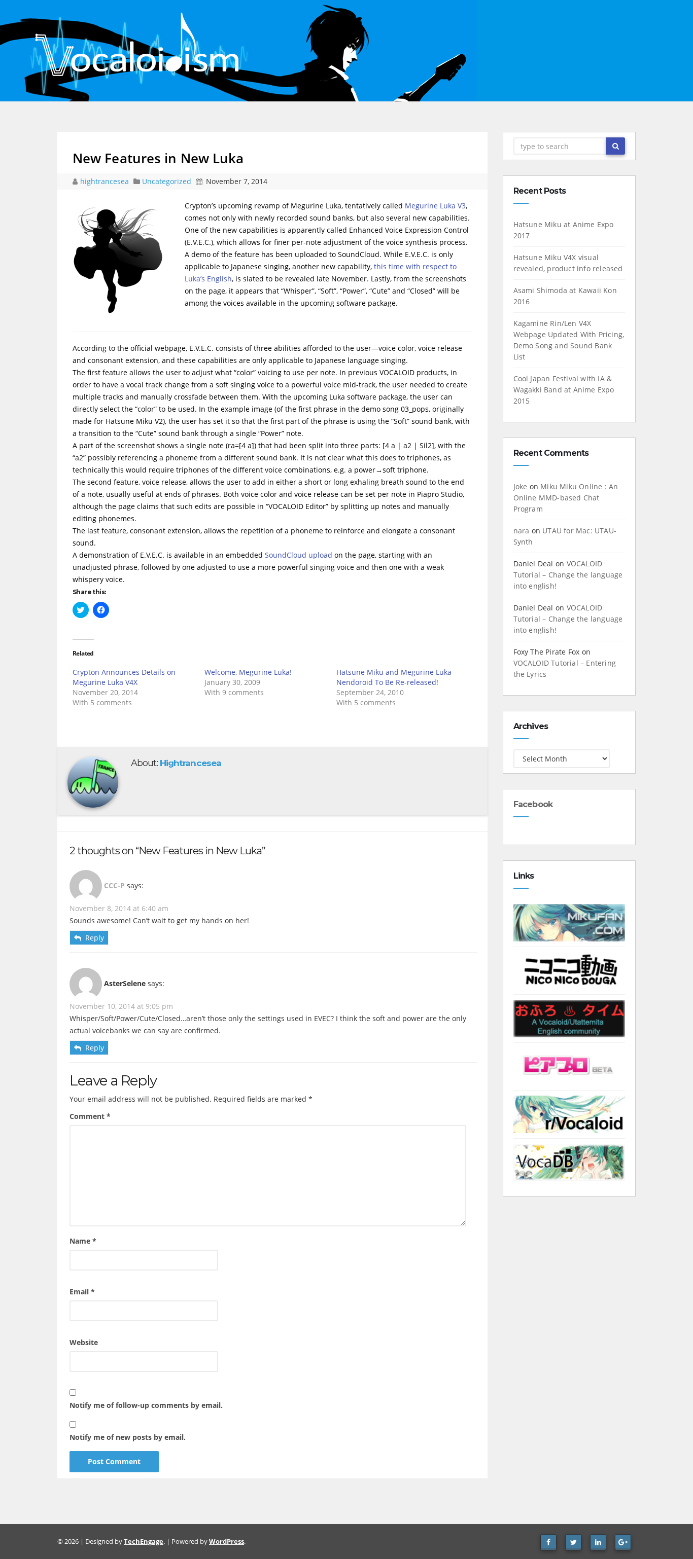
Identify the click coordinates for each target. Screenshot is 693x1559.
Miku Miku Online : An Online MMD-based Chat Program (565, 498)
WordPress (226, 1541)
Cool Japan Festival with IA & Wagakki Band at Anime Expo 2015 (563, 390)
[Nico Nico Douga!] (569, 969)
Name (83, 1241)
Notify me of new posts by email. (128, 1437)
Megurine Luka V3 (435, 205)
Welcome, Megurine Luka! (248, 672)
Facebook (533, 804)
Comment (90, 1116)
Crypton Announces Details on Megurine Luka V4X (124, 677)
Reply (94, 937)
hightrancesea (105, 181)
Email (82, 1291)
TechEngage (143, 1541)
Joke (520, 486)
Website (84, 1342)
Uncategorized (167, 181)
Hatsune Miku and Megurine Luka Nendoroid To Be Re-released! (394, 677)
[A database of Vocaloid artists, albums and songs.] (569, 1161)
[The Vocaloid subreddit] (569, 1113)
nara (521, 530)
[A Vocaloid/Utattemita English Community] (569, 1018)
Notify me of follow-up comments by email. (146, 1405)
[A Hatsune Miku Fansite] (569, 922)
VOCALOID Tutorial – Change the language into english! (568, 575)
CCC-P (114, 885)
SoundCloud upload (298, 555)
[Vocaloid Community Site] (569, 1065)
